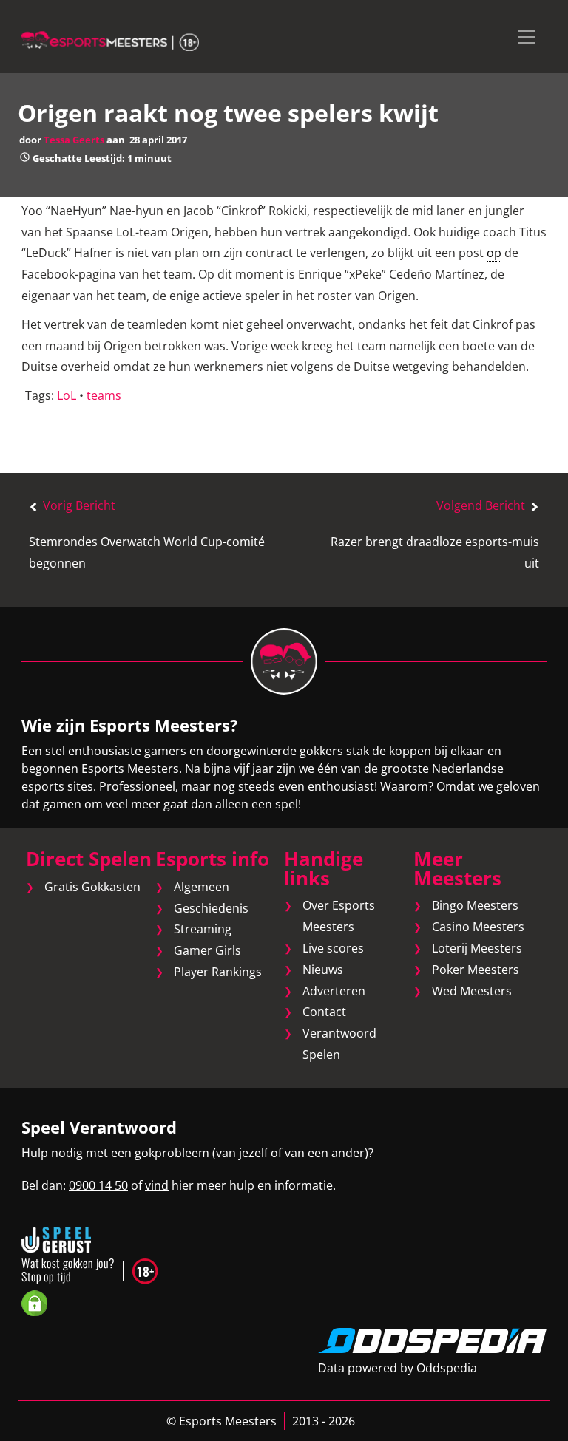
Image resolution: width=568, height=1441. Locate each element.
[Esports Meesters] (110, 40)
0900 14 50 (98, 1185)
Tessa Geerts (74, 139)
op (494, 253)
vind (157, 1185)
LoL (66, 395)
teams (104, 395)
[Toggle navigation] (527, 36)
